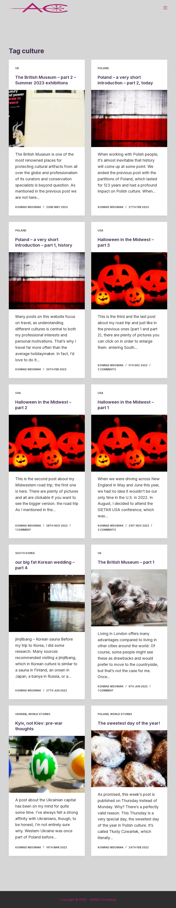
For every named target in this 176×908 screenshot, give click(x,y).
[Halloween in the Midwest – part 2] (47, 443)
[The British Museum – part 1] (129, 597)
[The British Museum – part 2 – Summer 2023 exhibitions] (47, 118)
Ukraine (21, 714)
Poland (103, 68)
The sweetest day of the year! (129, 723)
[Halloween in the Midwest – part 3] (129, 280)
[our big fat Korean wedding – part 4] (47, 603)
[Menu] (165, 8)
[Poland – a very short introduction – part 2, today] (129, 118)
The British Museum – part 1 (126, 562)
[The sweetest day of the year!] (129, 758)
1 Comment (23, 529)
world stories (39, 714)
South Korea (25, 553)
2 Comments (107, 369)
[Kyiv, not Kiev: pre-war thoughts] (47, 764)
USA (100, 230)
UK (17, 68)
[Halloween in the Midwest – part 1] (129, 443)
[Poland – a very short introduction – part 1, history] (47, 280)
